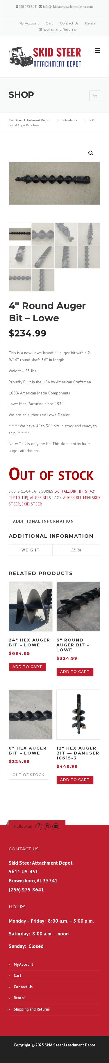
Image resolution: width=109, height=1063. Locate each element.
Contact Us (69, 23)
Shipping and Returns (57, 29)
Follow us (23, 826)
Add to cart (27, 666)
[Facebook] (38, 826)
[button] (91, 153)
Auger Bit (72, 497)
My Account (29, 23)
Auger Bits (40, 497)
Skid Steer (32, 504)
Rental (90, 23)
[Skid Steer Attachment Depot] (45, 57)
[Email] (55, 826)
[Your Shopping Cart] (94, 96)
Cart (49, 23)
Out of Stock (28, 775)
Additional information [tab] (43, 521)
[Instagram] (47, 826)
